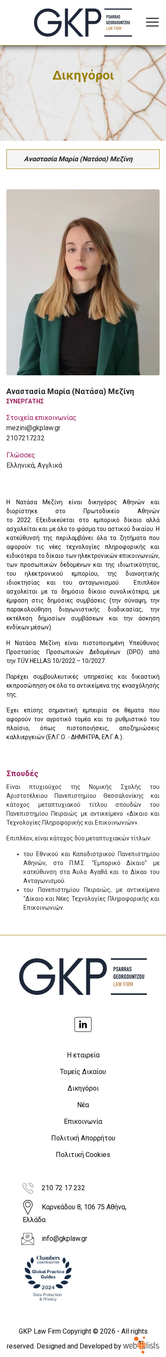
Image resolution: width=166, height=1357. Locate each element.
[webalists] (141, 1346)
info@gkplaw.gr (64, 1238)
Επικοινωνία (83, 1121)
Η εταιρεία (83, 1055)
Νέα (83, 1105)
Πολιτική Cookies (83, 1155)
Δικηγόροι (83, 1088)
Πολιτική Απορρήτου (83, 1138)
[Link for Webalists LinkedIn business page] (83, 1024)
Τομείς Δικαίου (83, 1072)
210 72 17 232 (63, 1188)
